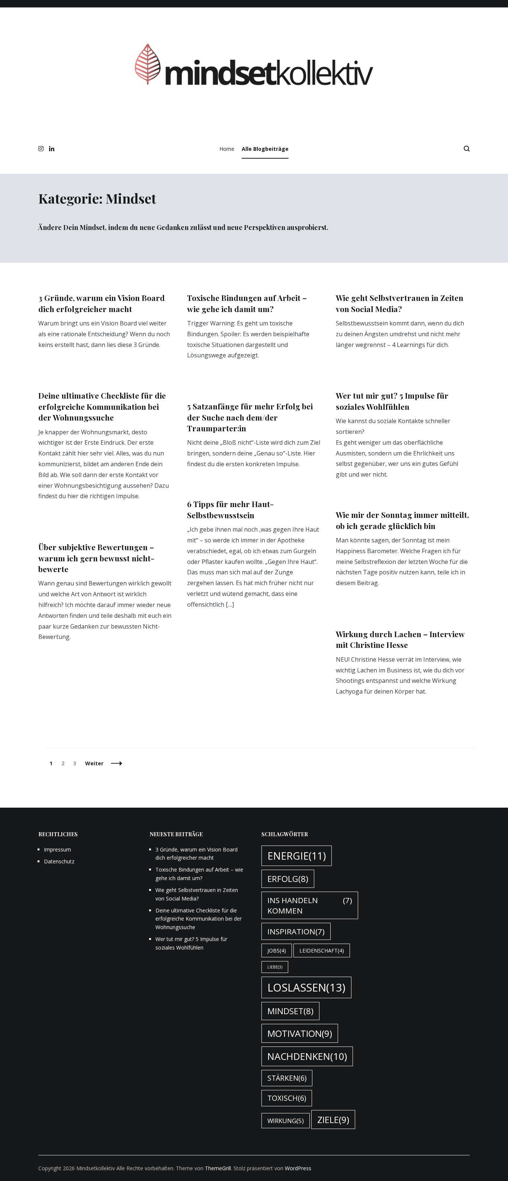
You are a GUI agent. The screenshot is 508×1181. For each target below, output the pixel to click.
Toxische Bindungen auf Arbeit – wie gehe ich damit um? (247, 303)
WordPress (298, 1168)
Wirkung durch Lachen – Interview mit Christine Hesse (400, 639)
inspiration (296, 931)
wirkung (285, 1120)
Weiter (94, 763)
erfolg (287, 879)
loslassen (306, 987)
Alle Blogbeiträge (265, 148)
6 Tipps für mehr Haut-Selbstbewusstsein (230, 509)
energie (296, 856)
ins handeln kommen (309, 905)
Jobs (276, 950)
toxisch (286, 1098)
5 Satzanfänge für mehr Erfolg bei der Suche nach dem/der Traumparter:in (250, 417)
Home (226, 148)
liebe (274, 967)
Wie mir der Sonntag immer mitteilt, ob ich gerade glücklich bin (402, 520)
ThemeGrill (218, 1168)
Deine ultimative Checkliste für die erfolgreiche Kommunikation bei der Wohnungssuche (102, 406)
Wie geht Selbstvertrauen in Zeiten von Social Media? (399, 303)
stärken (286, 1078)
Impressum (57, 849)
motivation (299, 1033)
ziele (333, 1119)
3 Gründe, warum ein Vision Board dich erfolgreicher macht (101, 303)
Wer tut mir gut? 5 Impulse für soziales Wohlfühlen (392, 400)
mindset (290, 1011)
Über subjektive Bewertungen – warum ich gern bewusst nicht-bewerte (96, 558)
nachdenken (307, 1056)
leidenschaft (321, 950)
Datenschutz (59, 861)
